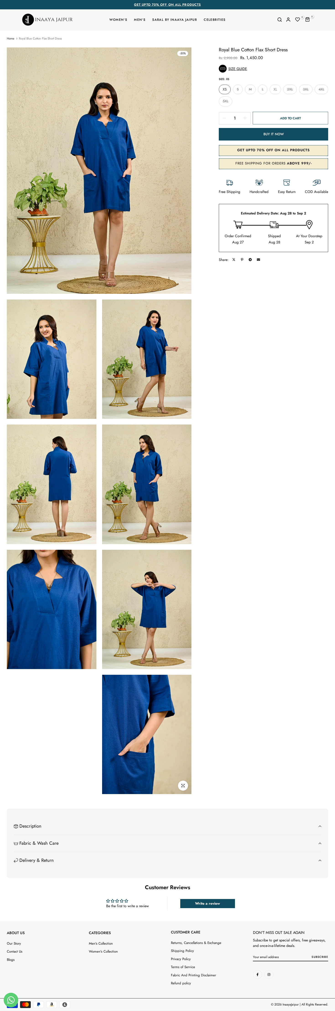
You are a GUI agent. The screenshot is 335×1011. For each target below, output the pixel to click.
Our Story (14, 943)
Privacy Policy (181, 958)
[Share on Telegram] (250, 259)
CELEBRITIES (214, 19)
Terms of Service (183, 966)
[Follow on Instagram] (268, 974)
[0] (297, 19)
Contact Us (14, 951)
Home (10, 38)
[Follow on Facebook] (257, 974)
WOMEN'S (118, 19)
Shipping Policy (182, 950)
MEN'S (139, 19)
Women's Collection (103, 951)
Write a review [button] (207, 903)
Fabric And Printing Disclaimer (193, 975)
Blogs (11, 959)
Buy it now (273, 133)
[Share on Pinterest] (242, 259)
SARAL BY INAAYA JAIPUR (174, 19)
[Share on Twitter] (234, 259)
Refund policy (181, 983)
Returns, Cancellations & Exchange (196, 942)
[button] (273, 69)
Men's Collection (101, 943)
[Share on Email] (258, 259)
